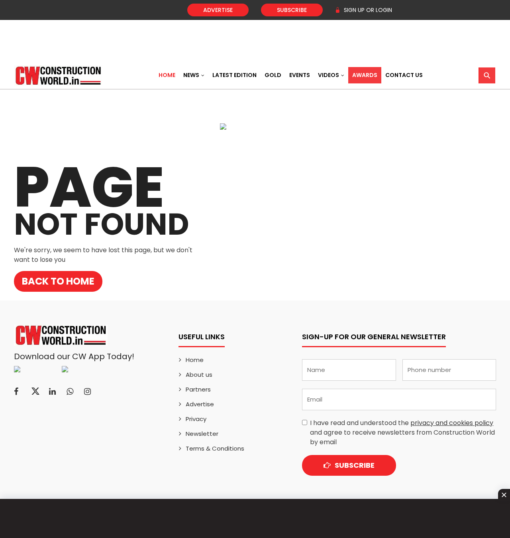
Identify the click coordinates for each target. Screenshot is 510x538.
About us (199, 374)
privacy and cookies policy (451, 422)
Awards (364, 75)
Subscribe (292, 10)
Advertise (218, 10)
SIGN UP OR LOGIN (367, 10)
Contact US (404, 75)
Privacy (196, 419)
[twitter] (35, 391)
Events (299, 75)
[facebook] (16, 391)
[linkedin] (52, 391)
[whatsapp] (70, 391)
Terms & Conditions (215, 448)
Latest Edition (234, 75)
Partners (198, 389)
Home (167, 75)
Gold (273, 75)
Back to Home (58, 281)
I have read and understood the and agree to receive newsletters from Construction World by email (402, 432)
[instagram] (87, 391)
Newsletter (202, 433)
